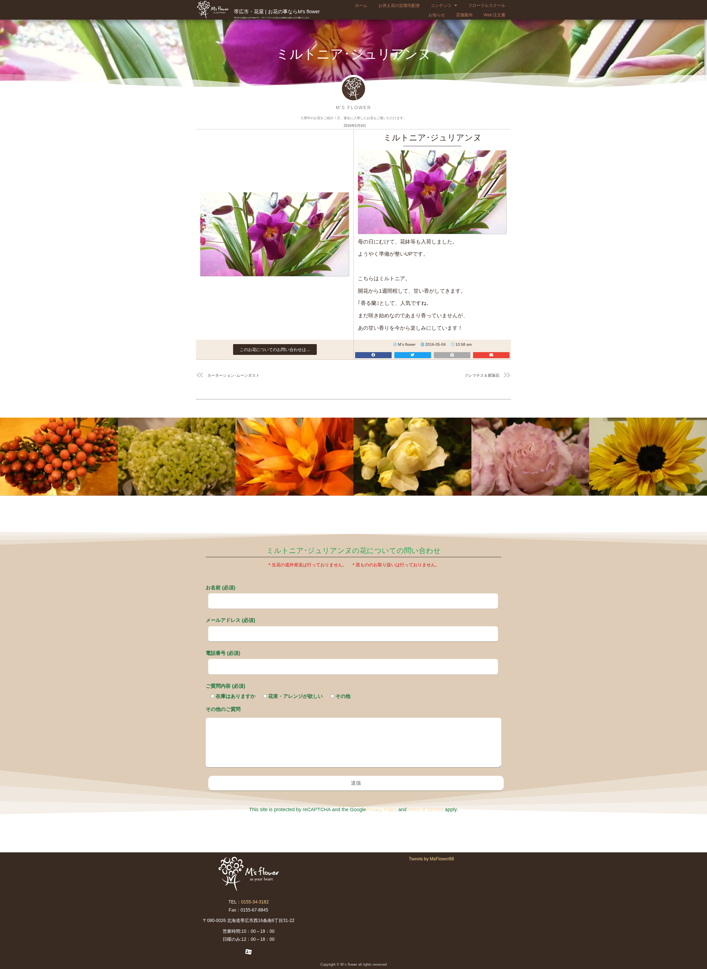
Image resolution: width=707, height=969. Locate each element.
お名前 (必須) (220, 587)
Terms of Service (425, 809)
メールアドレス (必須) (230, 620)
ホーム (361, 5)
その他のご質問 (223, 709)
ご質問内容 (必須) (225, 686)
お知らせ (436, 14)
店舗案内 (464, 14)
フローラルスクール (486, 5)
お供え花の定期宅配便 (399, 5)
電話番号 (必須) (223, 653)
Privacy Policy (381, 809)
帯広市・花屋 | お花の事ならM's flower (277, 11)
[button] (275, 349)
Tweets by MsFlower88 (431, 859)
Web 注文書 (494, 14)
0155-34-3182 (255, 902)
